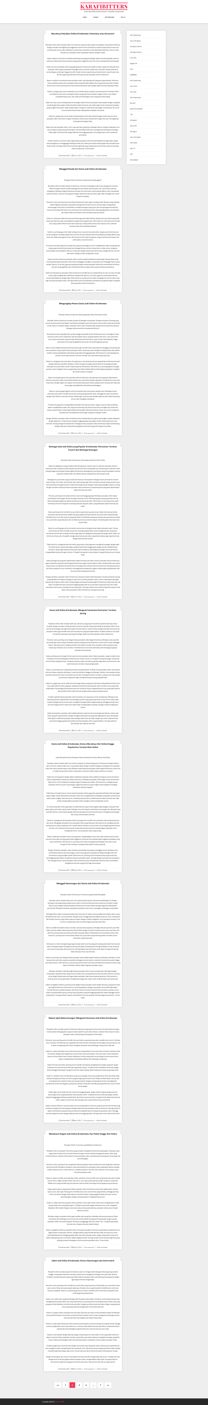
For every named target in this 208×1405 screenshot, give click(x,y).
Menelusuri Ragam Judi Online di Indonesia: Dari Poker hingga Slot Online (83, 1133)
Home (85, 17)
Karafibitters (104, 6)
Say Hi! (123, 17)
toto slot (133, 58)
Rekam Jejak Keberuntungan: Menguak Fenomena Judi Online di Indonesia (83, 1018)
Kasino (95, 17)
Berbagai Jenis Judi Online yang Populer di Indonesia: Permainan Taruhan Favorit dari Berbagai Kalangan (83, 448)
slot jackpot (134, 160)
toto (131, 69)
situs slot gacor (135, 41)
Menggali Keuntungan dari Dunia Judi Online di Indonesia (83, 883)
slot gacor (133, 120)
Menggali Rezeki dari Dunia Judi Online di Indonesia (83, 169)
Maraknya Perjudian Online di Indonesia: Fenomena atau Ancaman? (82, 33)
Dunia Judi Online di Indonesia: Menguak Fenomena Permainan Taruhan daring (83, 611)
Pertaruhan (109, 17)
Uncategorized (89, 155)
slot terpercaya (135, 35)
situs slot (133, 126)
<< (58, 1385)
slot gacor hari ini (136, 46)
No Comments (102, 155)
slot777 (132, 148)
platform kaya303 (136, 109)
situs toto (133, 86)
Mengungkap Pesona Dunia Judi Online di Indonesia (83, 303)
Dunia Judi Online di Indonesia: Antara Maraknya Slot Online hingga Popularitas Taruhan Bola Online (83, 745)
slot (131, 154)
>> (108, 1385)
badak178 (133, 63)
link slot (132, 103)
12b (131, 114)
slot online (133, 142)
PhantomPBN (59, 1401)
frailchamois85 (64, 155)
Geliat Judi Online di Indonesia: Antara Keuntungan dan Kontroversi (83, 1260)
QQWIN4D (133, 74)
